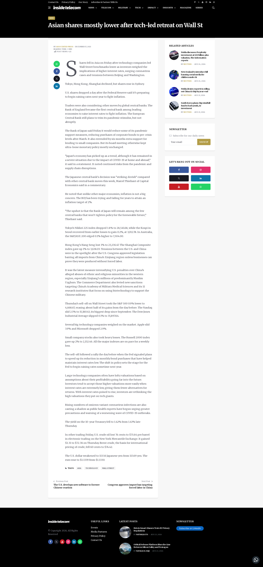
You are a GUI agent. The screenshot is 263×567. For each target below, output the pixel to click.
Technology (91, 468)
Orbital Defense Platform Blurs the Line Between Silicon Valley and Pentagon (152, 546)
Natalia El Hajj (143, 551)
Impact (152, 7)
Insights (168, 7)
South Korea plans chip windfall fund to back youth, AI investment (195, 106)
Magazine (185, 7)
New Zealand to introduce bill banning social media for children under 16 (194, 74)
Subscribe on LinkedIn (190, 528)
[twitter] (199, 2)
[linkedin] (210, 2)
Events (94, 527)
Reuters (188, 64)
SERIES (199, 7)
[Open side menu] (49, 7)
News (91, 7)
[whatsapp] (214, 2)
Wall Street (108, 468)
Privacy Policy (68, 2)
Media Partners (99, 531)
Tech (138, 7)
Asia (79, 468)
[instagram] (206, 2)
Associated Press (64, 47)
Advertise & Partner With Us (104, 2)
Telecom (106, 7)
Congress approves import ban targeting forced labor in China (130, 486)
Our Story (83, 2)
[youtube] (202, 2)
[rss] (201, 178)
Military (123, 7)
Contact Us (53, 2)
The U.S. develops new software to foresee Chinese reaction (77, 486)
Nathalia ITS (142, 534)
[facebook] (195, 2)
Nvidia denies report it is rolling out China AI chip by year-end (195, 90)
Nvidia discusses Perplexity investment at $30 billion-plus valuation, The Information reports (195, 56)
